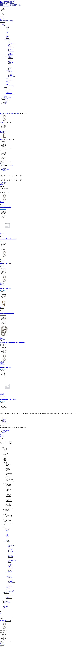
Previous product (2, 114)
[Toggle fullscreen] (2, 645)
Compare (1, 163)
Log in (1, 618)
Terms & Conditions (5, 422)
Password (2, 616)
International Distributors (5, 423)
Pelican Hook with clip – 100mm (8, 239)
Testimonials (4, 421)
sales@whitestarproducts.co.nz (4, 6)
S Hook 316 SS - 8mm (3, 122)
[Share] (1, 645)
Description (4, 168)
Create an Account (8, 621)
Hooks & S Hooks (16, 113)
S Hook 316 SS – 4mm (5, 367)
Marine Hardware (11, 113)
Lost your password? (3, 620)
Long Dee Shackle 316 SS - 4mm (5, 139)
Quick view (2, 202)
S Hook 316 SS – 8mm (5, 288)
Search (10, 441)
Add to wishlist (2, 164)
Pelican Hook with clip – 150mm (8, 399)
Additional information (5, 169)
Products (3, 113)
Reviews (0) (4, 170)
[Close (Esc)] (0, 645)
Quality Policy (4, 431)
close (1, 613)
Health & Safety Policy (5, 430)
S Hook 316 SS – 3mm (5, 207)
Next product (2, 132)
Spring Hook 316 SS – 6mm (7, 313)
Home (1, 113)
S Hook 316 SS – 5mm (5, 263)
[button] (2, 201)
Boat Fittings (6, 113)
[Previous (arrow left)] (0, 646)
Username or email (3, 615)
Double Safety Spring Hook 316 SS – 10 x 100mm (12, 342)
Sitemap (3, 432)
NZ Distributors (4, 418)
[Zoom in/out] (3, 645)
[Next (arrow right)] (1, 646)
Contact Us (4, 419)
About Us (3, 420)
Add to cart (2, 162)
